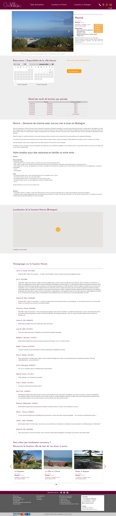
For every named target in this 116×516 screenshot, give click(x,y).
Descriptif (97, 27)
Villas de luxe (64, 499)
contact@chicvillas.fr (89, 503)
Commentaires (98, 32)
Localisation (98, 29)
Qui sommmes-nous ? (18, 499)
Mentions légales (17, 497)
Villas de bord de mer (66, 502)
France (39, 497)
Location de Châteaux (66, 497)
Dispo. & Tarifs (98, 25)
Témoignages (16, 500)
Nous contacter (17, 504)
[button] (16, 31)
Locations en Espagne (82, 4)
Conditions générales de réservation (22, 502)
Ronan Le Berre (67, 514)
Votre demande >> (74, 71)
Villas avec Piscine (65, 500)
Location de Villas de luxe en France (70, 504)
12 (49, 72)
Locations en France (59, 4)
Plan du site (16, 496)
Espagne (40, 499)
